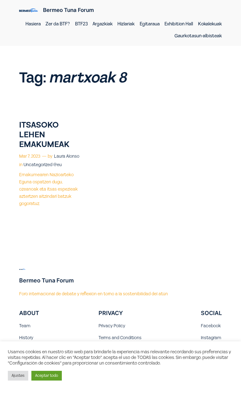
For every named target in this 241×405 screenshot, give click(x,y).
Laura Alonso (66, 156)
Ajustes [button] (18, 375)
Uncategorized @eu (43, 165)
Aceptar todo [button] (46, 375)
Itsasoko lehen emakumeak (44, 135)
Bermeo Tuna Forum (68, 10)
